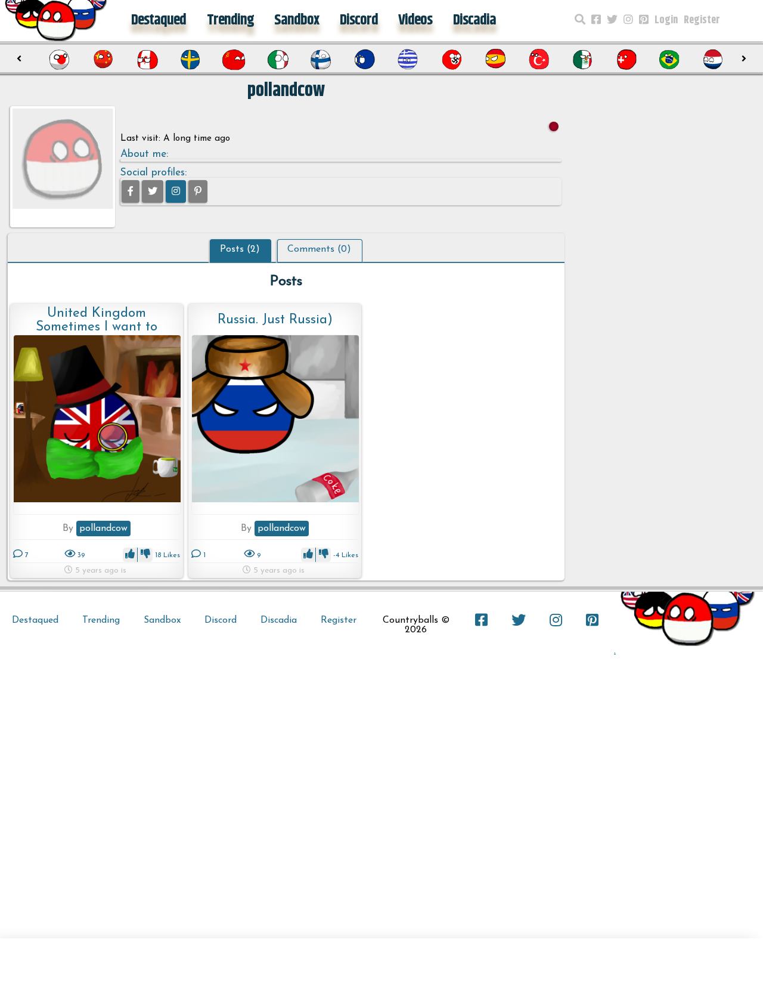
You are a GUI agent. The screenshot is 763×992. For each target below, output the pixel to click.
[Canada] (147, 60)
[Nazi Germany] (452, 60)
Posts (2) (240, 249)
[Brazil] (669, 60)
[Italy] (277, 60)
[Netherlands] (713, 60)
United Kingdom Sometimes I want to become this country (96, 320)
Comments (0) (319, 249)
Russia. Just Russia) (275, 320)
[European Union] (364, 60)
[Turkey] (539, 60)
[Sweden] (190, 60)
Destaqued (158, 20)
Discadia (474, 20)
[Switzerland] (626, 60)
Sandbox (296, 20)
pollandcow (103, 528)
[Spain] (495, 60)
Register (702, 20)
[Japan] (60, 60)
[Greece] (408, 60)
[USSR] (234, 60)
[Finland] (321, 60)
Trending (230, 20)
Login (666, 20)
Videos (415, 20)
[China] (103, 60)
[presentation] (19, 59)
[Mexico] (582, 60)
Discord (359, 20)
